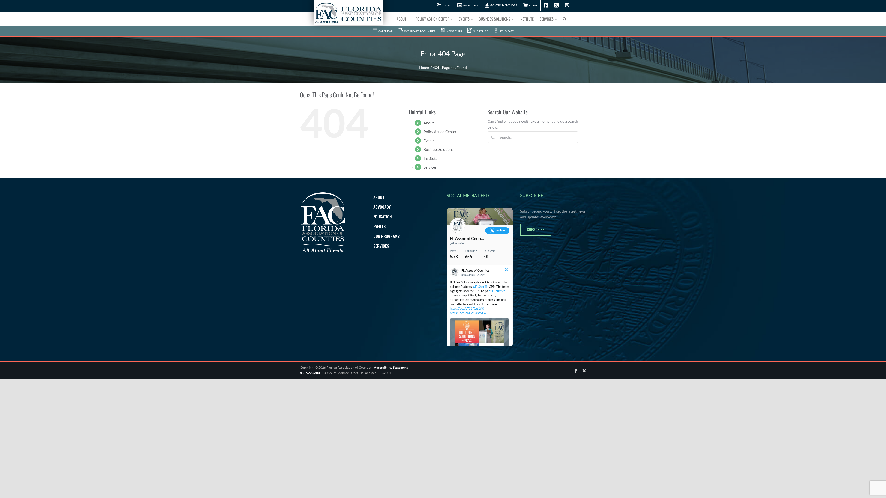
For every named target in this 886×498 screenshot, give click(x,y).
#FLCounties (497, 291)
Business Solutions (438, 149)
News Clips (454, 31)
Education (382, 216)
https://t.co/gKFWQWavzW (468, 313)
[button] (564, 18)
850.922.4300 (310, 373)
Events (429, 140)
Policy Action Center (440, 131)
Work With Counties (419, 31)
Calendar (385, 31)
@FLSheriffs (480, 286)
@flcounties (457, 243)
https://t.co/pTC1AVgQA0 (467, 308)
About (429, 123)
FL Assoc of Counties (467, 238)
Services (430, 167)
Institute (430, 158)
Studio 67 (506, 31)
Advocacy (382, 207)
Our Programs (386, 236)
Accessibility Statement (391, 367)
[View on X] (506, 270)
